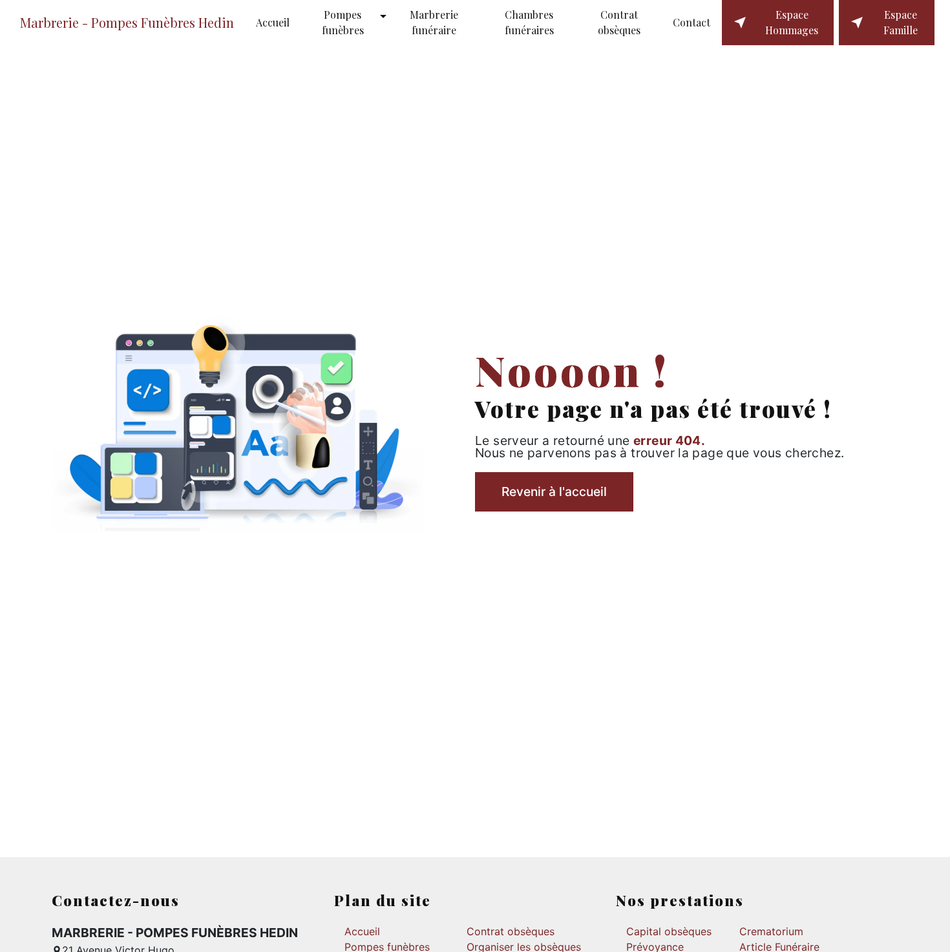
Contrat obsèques (619, 22)
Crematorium (771, 931)
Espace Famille (900, 22)
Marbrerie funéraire (434, 22)
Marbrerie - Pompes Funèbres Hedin (127, 22)
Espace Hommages (791, 22)
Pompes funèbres (343, 22)
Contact (691, 22)
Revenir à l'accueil (554, 491)
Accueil (273, 22)
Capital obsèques (669, 931)
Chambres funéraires (529, 22)
